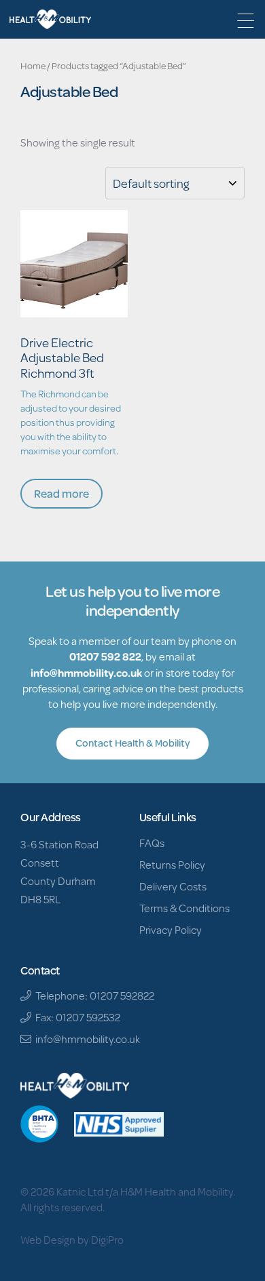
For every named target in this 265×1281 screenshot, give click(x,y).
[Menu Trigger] (245, 20)
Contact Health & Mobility (132, 743)
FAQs (151, 842)
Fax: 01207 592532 (75, 1017)
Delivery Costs (173, 886)
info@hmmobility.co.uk (86, 672)
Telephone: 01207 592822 (92, 995)
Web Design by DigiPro (72, 1239)
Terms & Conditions (184, 907)
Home (33, 66)
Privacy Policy (170, 929)
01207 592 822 (105, 656)
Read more (61, 493)
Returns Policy (172, 864)
